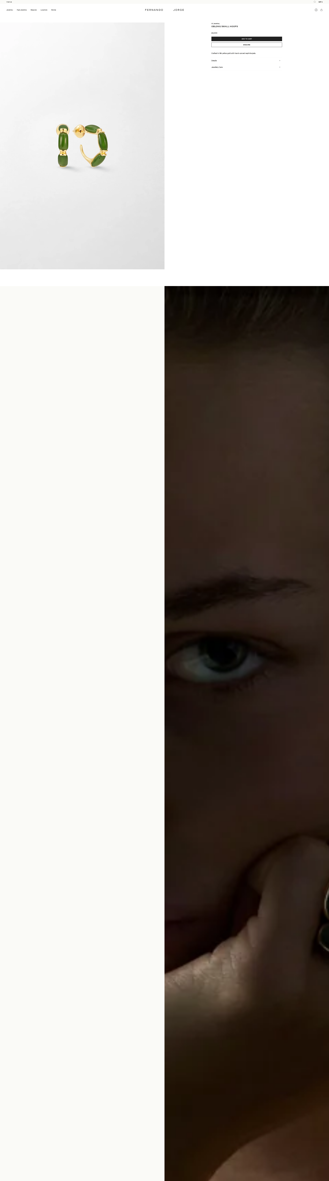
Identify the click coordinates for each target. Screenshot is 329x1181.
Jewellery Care (217, 67)
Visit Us (9, 2)
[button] (9, 10)
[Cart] (321, 10)
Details (214, 60)
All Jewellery (215, 23)
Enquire (246, 45)
